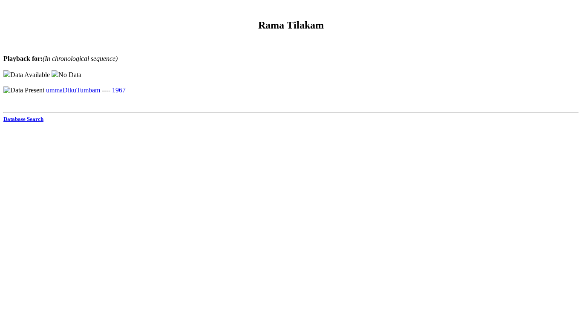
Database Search (23, 119)
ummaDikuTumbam (73, 90)
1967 (118, 90)
